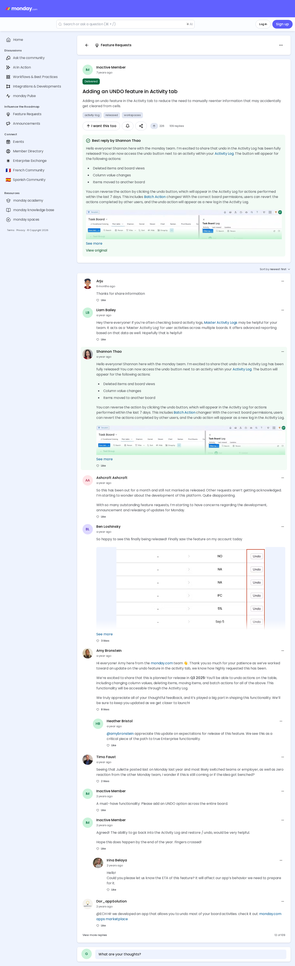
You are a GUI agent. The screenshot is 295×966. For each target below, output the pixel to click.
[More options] (282, 281)
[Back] (86, 45)
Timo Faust (106, 756)
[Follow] (127, 126)
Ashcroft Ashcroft (111, 477)
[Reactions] (154, 126)
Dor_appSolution (111, 901)
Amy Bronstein (109, 650)
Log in (263, 24)
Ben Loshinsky (108, 526)
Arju (99, 281)
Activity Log (223, 153)
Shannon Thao (109, 351)
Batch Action (154, 196)
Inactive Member (111, 67)
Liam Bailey (106, 310)
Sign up (282, 24)
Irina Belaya (117, 860)
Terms (10, 230)
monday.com (162, 663)
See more (94, 243)
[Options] (281, 45)
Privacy (20, 230)
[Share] (141, 126)
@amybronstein (120, 733)
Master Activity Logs (220, 322)
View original (96, 250)
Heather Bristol (120, 721)
